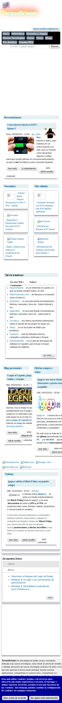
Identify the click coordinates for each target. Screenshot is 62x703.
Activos (11, 563)
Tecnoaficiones (20, 13)
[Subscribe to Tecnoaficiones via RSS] (25, 468)
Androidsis (16, 301)
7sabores (15, 334)
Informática (18, 33)
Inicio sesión (40, 29)
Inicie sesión (47, 171)
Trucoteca (15, 321)
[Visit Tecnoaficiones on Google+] (43, 463)
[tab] (31, 564)
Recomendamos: (13, 117)
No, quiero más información (44, 698)
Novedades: (10, 186)
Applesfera (16, 311)
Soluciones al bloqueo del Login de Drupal (32, 576)
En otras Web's (17, 282)
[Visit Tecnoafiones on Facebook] (11, 463)
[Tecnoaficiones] (6, 8)
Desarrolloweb (17, 288)
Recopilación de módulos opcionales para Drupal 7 (45, 250)
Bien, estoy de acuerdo (15, 698)
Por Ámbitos (10, 42)
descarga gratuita (14, 426)
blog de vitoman (29, 435)
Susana (35, 491)
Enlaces (35, 282)
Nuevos (11, 569)
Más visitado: (41, 186)
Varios (30, 38)
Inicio (6, 33)
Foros (40, 38)
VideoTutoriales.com (20, 294)
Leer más (13, 168)
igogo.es (42, 415)
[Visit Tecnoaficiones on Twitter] (27, 463)
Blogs (49, 38)
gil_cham (36, 134)
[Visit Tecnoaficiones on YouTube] (10, 468)
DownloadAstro (18, 341)
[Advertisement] (31, 82)
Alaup (13, 327)
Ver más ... (48, 355)
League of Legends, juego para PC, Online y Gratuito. (23, 377)
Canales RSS (26, 42)
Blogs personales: (13, 368)
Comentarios (16, 285)
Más (50, 597)
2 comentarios (29, 168)
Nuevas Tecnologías (13, 38)
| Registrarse (52, 29)
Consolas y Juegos (37, 33)
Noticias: (9, 474)
